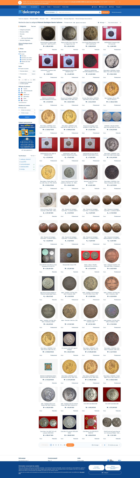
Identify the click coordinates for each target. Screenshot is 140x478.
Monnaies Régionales (25, 40)
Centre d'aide (80, 460)
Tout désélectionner (22, 102)
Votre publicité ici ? (27, 150)
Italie (21, 36)
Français (118, 7)
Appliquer (27, 117)
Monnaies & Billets (24, 31)
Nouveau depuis (24, 71)
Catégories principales (25, 29)
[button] (99, 12)
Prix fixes (24, 55)
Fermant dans (23, 74)
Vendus (22, 63)
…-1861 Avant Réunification (26, 38)
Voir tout (32, 155)
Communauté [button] (56, 7)
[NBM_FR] (27, 130)
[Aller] (104, 445)
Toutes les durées (24, 68)
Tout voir (33, 26)
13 (64, 445)
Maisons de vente (26, 61)
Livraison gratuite (24, 83)
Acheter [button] (43, 7)
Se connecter (34, 7)
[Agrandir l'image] (48, 33)
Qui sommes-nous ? (23, 460)
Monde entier (23, 107)
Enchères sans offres (27, 59)
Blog (49, 460)
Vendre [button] (48, 7)
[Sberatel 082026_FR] (27, 143)
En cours (22, 54)
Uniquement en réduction (26, 82)
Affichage (102, 22)
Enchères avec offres (27, 57)
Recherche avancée (116, 12)
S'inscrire (23, 7)
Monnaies (22, 34)
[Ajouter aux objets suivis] (55, 27)
